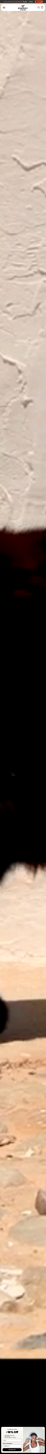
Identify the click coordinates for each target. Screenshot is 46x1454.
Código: (31, 1)
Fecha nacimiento (7, 1443)
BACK (40, 1)
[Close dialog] (43, 1428)
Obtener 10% (12, 1449)
